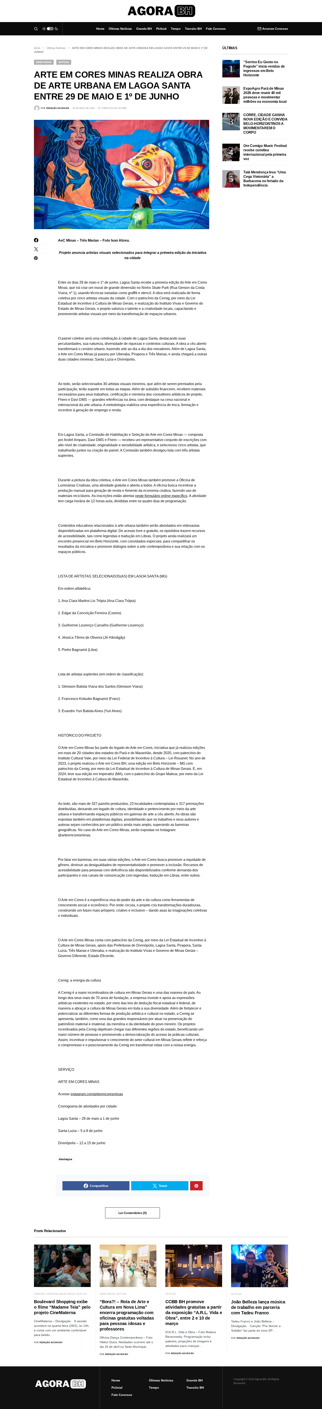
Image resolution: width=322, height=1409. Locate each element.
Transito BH (195, 1387)
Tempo (154, 1387)
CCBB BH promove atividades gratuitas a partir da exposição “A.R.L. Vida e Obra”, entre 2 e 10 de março (193, 1312)
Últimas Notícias (56, 48)
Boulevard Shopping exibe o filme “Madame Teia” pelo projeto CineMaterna (62, 1307)
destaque (65, 1159)
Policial (116, 1387)
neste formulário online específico (161, 496)
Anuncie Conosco (275, 28)
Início (37, 48)
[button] (36, 29)
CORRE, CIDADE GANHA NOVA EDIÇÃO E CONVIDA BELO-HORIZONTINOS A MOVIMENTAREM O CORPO (265, 123)
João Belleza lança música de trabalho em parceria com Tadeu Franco (258, 1307)
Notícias (63, 62)
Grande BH (52, 1293)
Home (115, 1380)
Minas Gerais (43, 62)
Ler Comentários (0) (133, 1213)
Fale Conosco (121, 1395)
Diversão (39, 1293)
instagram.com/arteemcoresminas (97, 1094)
